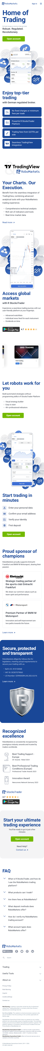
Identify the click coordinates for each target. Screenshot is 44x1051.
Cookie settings (7, 997)
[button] (14, 3)
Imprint (4, 993)
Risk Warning (6, 989)
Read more (7, 222)
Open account (13, 39)
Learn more (7, 632)
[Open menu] (41, 3)
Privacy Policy (6, 986)
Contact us (21, 850)
